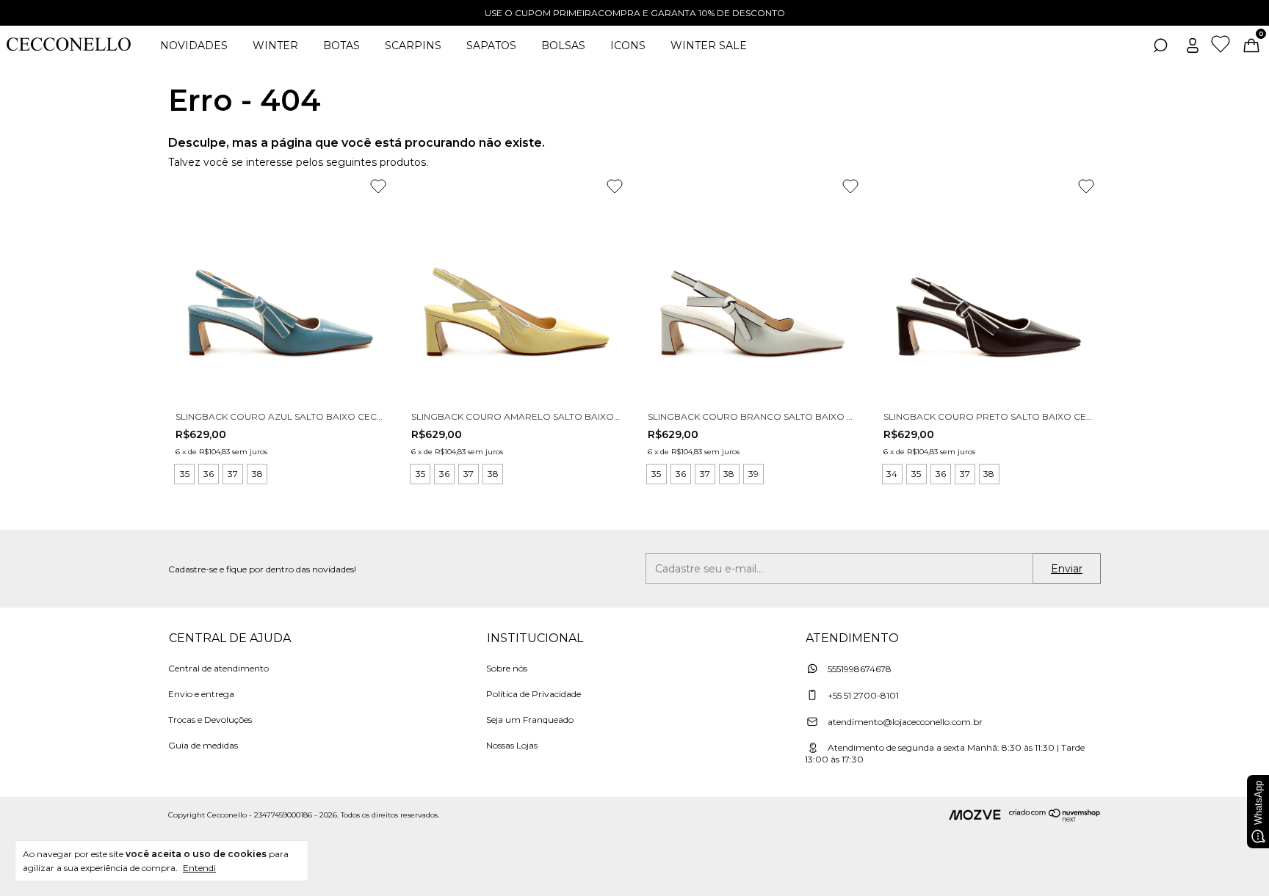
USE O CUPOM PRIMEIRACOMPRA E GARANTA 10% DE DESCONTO (635, 12)
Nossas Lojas (512, 745)
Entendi (199, 867)
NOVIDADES (194, 45)
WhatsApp (1258, 803)
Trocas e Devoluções (210, 719)
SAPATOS (491, 45)
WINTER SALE (708, 45)
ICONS (628, 45)
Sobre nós (506, 668)
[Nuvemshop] (1055, 818)
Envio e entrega (201, 693)
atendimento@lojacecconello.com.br (905, 721)
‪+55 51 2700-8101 (862, 695)
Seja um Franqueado (530, 719)
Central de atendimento (218, 668)
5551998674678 (858, 668)
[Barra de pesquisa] (1160, 48)
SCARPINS (413, 45)
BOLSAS (563, 45)
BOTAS (341, 45)
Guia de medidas (203, 745)
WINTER (275, 45)
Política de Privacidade (533, 693)
